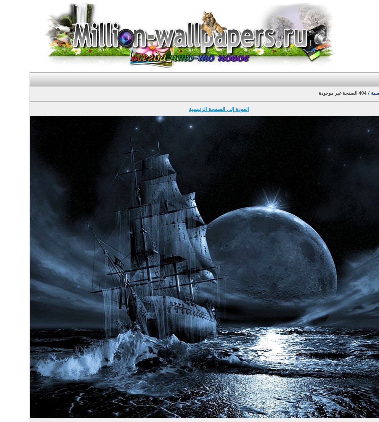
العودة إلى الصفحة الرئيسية (219, 108)
